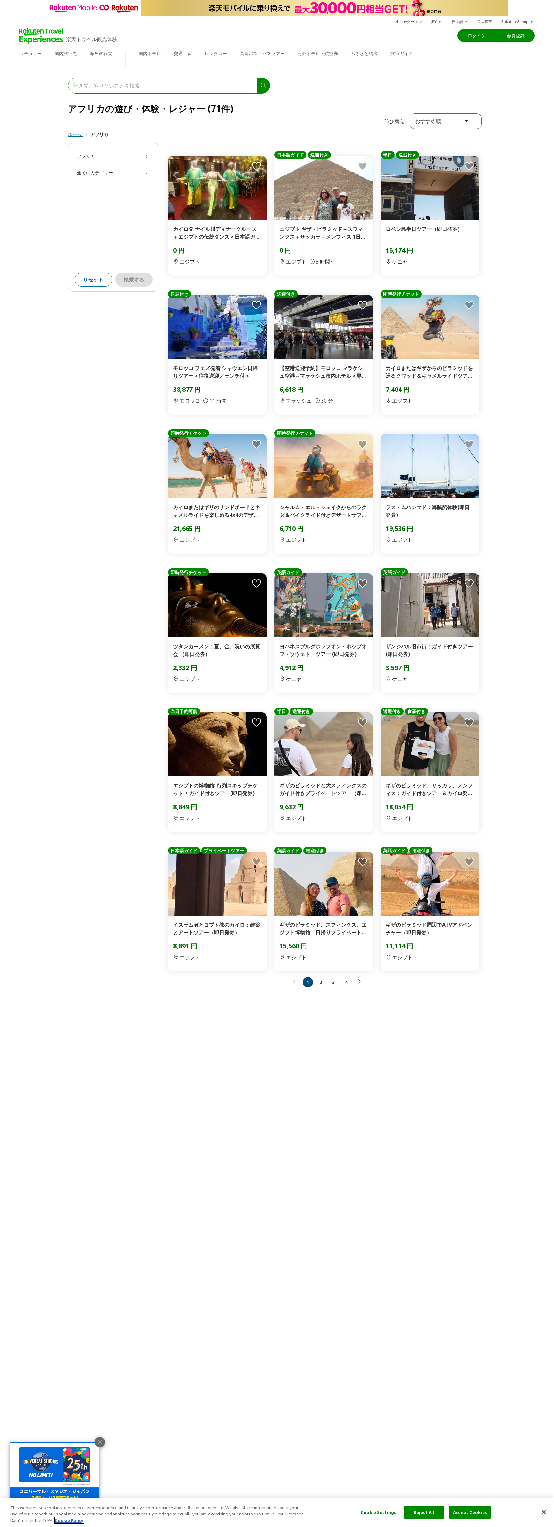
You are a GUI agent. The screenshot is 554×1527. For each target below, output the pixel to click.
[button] (436, 22)
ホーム (75, 134)
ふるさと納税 (364, 53)
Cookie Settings (378, 1512)
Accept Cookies (470, 1512)
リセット (93, 279)
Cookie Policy (69, 1520)
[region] (277, 1512)
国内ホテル (149, 53)
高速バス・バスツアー (262, 53)
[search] (263, 86)
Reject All (424, 1512)
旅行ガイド (401, 53)
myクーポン (411, 21)
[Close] (544, 1512)
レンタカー (216, 53)
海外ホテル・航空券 (318, 53)
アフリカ (99, 134)
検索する (134, 279)
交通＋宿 (183, 53)
